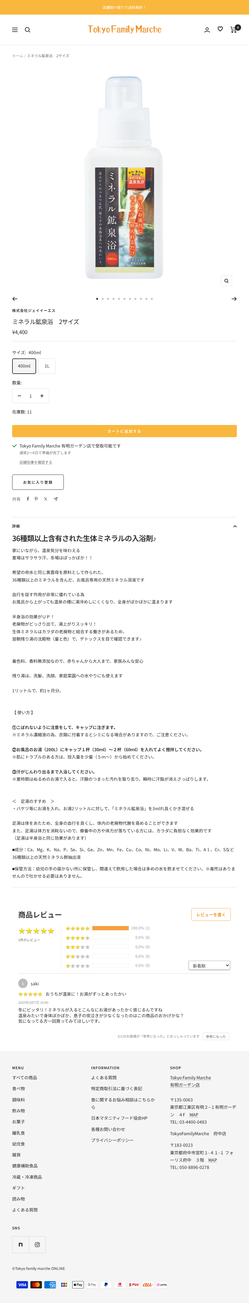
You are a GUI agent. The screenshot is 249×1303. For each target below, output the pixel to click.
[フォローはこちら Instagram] (37, 1244)
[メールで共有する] (56, 499)
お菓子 (18, 1121)
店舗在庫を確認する (35, 462)
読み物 (18, 1199)
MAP (193, 1114)
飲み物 (18, 1111)
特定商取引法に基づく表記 (116, 1088)
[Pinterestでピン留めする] (36, 499)
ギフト (18, 1188)
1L (47, 366)
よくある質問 (25, 1210)
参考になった (216, 1036)
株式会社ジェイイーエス (34, 310)
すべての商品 (24, 1077)
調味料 (18, 1100)
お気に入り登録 (38, 482)
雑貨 (16, 1155)
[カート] (233, 30)
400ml (24, 366)
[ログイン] (207, 30)
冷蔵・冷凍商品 (27, 1177)
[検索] (27, 30)
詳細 (16, 525)
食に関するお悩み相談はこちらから (123, 1103)
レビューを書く (211, 914)
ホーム (17, 55)
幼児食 (18, 1144)
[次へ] (234, 299)
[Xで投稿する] (45, 499)
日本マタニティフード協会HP (119, 1118)
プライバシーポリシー (112, 1140)
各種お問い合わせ (108, 1129)
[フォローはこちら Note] (20, 1244)
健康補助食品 (25, 1166)
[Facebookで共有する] (28, 499)
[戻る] (14, 299)
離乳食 (18, 1133)
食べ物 (18, 1088)
